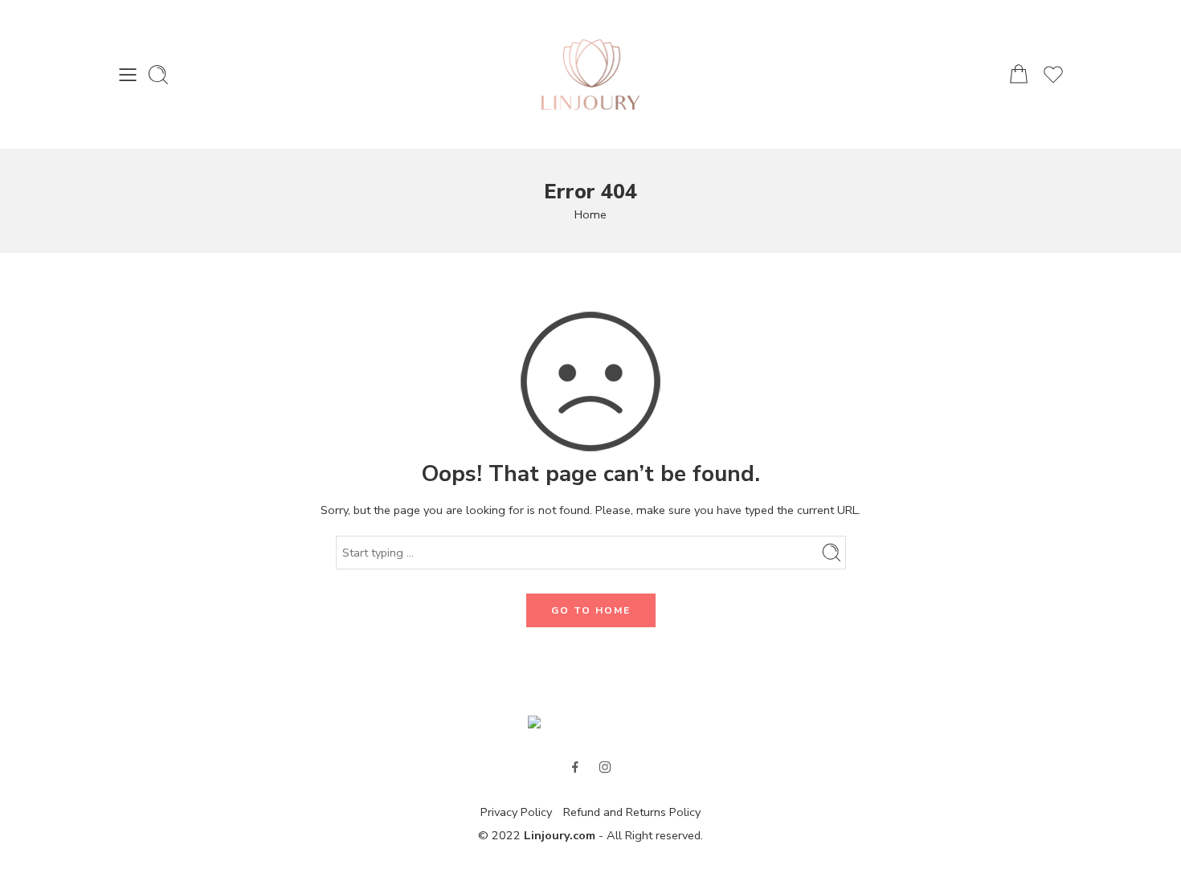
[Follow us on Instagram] (605, 767)
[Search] (158, 74)
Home (590, 214)
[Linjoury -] (591, 74)
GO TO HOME (591, 610)
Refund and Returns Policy (632, 812)
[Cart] (1018, 74)
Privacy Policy (516, 812)
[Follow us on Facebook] (575, 767)
